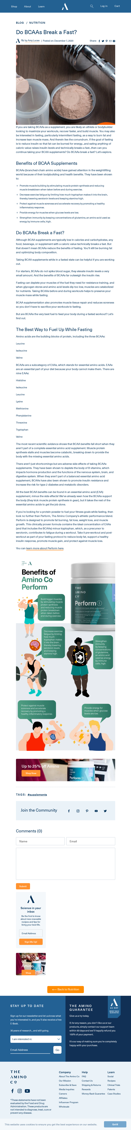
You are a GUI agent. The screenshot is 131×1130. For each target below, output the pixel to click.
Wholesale (64, 1106)
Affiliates (63, 1098)
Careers (63, 1093)
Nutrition (37, 22)
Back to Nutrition (68, 989)
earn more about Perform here (45, 548)
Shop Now (31, 773)
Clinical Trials (114, 1085)
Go (57, 1050)
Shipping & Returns (91, 1085)
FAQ (84, 1076)
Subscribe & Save (68, 1085)
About (27, 6)
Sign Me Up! (31, 941)
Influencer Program (68, 1102)
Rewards (86, 1089)
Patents (111, 1089)
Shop (14, 6)
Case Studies (114, 1093)
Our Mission (65, 1080)
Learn (41, 6)
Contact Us (87, 1080)
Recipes (112, 1080)
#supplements (37, 794)
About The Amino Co (69, 1076)
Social (110, 1076)
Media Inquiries (66, 1089)
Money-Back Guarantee (93, 1093)
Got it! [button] (115, 1124)
